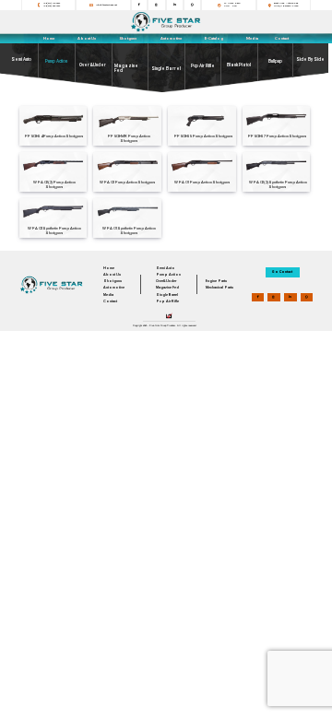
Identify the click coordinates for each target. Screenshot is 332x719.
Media (108, 294)
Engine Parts (216, 280)
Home (108, 267)
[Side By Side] (311, 76)
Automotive (114, 287)
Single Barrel (167, 294)
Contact (110, 301)
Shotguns (112, 280)
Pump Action (168, 274)
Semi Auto (165, 267)
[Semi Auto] (21, 76)
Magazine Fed (167, 287)
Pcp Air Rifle (167, 301)
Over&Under (166, 280)
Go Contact (282, 272)
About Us (86, 38)
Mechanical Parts (219, 287)
